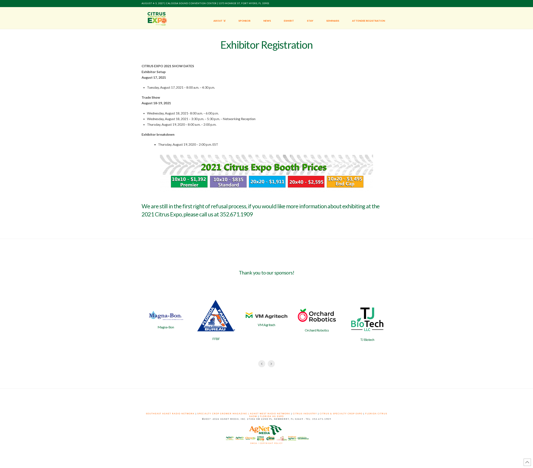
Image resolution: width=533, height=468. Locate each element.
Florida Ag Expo (272, 416)
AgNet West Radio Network (270, 413)
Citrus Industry (305, 413)
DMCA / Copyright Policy (266, 443)
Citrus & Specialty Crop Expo (341, 413)
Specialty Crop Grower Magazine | (223, 413)
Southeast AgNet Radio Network (170, 413)
